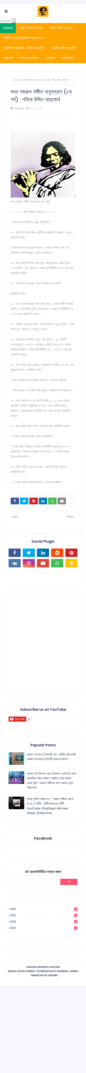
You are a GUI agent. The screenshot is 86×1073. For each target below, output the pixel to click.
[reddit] (57, 553)
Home (8, 28)
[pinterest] (71, 553)
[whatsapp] (57, 563)
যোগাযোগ (50, 58)
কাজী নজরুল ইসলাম (30, 28)
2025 (43, 915)
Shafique (18, 108)
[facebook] (15, 553)
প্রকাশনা (8, 58)
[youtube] (43, 563)
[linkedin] (43, 553)
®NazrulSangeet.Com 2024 (43, 967)
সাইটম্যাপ (67, 58)
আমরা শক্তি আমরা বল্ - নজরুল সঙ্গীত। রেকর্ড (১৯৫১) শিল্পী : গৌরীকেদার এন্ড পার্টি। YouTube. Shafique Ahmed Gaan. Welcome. (50, 806)
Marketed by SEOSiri (44, 975)
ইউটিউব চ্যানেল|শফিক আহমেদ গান (23, 38)
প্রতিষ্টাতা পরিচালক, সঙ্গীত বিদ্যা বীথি (24, 48)
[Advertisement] (43, 643)
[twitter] (29, 553)
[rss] (71, 563)
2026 (43, 909)
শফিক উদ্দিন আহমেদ (60, 28)
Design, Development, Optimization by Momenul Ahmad (43, 971)
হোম (16, 80)
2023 (43, 927)
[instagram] (29, 563)
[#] (15, 574)
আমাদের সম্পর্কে (29, 58)
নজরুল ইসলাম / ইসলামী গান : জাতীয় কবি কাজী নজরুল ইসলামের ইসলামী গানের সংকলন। (51, 756)
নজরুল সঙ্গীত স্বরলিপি (64, 48)
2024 (43, 921)
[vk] (15, 563)
